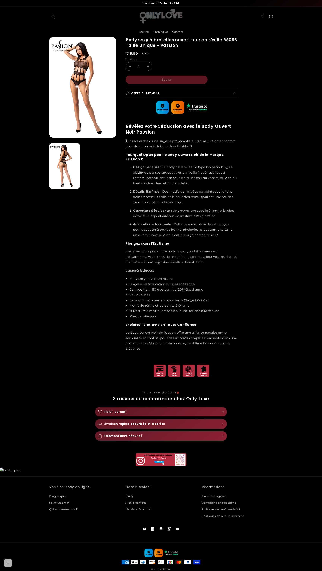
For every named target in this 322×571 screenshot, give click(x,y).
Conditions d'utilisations (219, 502)
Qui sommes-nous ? (63, 509)
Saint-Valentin (59, 502)
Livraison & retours (138, 509)
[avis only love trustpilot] (181, 113)
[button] (53, 16)
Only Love (165, 569)
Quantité (131, 58)
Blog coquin (58, 496)
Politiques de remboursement (223, 516)
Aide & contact (135, 502)
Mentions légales (214, 496)
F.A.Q (129, 496)
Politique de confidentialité (221, 509)
